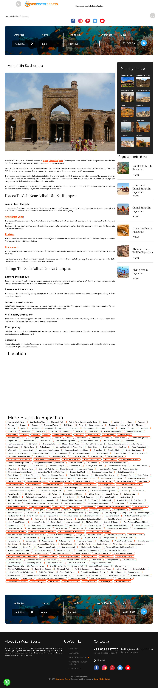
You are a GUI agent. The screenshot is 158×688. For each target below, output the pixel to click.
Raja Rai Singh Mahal (50, 538)
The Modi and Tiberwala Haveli (74, 560)
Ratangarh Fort (89, 556)
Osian (102, 428)
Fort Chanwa (110, 459)
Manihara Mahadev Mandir (99, 566)
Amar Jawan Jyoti (139, 447)
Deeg (69, 438)
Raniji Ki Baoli (13, 475)
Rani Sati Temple (14, 560)
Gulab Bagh (119, 503)
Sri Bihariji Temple (14, 563)
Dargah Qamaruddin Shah (101, 563)
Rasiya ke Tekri (91, 538)
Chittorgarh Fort (63, 569)
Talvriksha (39, 519)
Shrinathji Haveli (14, 497)
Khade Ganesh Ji (66, 469)
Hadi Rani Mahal (122, 582)
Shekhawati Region (51, 425)
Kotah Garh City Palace (108, 469)
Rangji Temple (13, 494)
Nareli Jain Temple (70, 488)
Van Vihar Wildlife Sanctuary (18, 553)
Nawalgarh (40, 431)
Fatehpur (66, 431)
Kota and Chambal (96, 425)
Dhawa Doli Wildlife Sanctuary (114, 463)
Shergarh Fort (120, 566)
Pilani (46, 434)
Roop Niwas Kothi (33, 525)
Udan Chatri (72, 506)
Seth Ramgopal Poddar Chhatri (135, 522)
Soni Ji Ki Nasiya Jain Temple (19, 488)
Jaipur (105, 422)
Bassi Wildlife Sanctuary (62, 575)
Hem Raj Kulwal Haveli (76, 563)
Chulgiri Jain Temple (41, 453)
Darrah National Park (134, 431)
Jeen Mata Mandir (73, 522)
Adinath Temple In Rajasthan (118, 525)
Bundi (81, 425)
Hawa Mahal (120, 438)
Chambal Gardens (140, 466)
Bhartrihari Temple (71, 516)
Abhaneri (11, 428)
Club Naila (122, 447)
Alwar (23, 428)
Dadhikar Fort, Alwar (37, 422)
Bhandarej (12, 434)
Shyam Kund (55, 522)
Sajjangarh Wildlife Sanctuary (71, 500)
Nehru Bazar (45, 447)
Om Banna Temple (78, 456)
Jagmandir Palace (86, 469)
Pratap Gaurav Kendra (16, 506)
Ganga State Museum (125, 481)
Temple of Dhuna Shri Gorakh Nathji (119, 547)
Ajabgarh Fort (53, 516)
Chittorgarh (74, 428)
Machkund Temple (64, 550)
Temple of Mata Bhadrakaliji (18, 550)
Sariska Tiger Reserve (99, 510)
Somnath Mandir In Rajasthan (71, 531)
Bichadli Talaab (66, 544)
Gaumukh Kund (134, 572)
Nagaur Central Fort (77, 578)
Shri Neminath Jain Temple (98, 531)
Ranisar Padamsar (71, 459)
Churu (122, 428)
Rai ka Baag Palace (91, 459)
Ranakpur (79, 431)
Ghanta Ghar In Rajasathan (18, 463)
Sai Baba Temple (127, 488)
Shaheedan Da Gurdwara (90, 547)
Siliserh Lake (136, 510)
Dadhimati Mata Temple (17, 582)
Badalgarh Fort (112, 560)
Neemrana (35, 428)
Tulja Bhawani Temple (116, 575)
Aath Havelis (51, 560)
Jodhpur (129, 422)
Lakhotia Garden (94, 535)
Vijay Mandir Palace (75, 513)
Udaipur (117, 422)
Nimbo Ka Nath (95, 528)
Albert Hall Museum (111, 441)
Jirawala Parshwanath (112, 431)
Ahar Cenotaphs (14, 503)
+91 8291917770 (106, 649)
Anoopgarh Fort (133, 519)
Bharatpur (140, 425)
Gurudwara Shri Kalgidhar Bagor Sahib (114, 506)
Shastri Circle (38, 466)
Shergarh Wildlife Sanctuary (18, 569)
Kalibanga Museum (135, 544)
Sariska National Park (16, 438)
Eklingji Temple (94, 494)
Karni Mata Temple (107, 497)
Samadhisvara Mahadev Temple (93, 572)
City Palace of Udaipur (33, 494)
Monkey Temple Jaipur (70, 444)
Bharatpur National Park (39, 438)
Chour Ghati (28, 450)
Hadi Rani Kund (30, 538)
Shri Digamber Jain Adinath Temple (51, 578)
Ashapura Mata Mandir (46, 544)
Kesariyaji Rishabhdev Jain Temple (130, 500)
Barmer (79, 434)
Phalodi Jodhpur (76, 463)
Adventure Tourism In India (78, 663)
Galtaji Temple (93, 434)
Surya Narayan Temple (92, 525)
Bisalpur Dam (13, 538)
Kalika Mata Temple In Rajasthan (20, 572)
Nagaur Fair (92, 463)
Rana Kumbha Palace (102, 569)
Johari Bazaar (136, 444)
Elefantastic (129, 441)
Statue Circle (92, 447)
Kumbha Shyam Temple (140, 575)
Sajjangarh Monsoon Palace (36, 497)
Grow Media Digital (102, 679)
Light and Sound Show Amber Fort (69, 447)
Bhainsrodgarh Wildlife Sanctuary (89, 575)
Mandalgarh (53, 510)
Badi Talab (92, 500)
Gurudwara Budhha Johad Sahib (90, 519)
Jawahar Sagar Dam (130, 469)
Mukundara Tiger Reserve (105, 475)
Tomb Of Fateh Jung (34, 516)
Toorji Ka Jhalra (102, 453)
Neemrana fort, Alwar (16, 422)
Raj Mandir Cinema (15, 444)
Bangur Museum (140, 528)
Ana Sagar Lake (106, 485)
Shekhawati (93, 431)
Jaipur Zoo (98, 450)
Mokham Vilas (103, 541)
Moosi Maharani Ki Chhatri (52, 513)
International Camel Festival (111, 478)
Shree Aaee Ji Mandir (16, 531)
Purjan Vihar (127, 513)
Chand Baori (109, 434)
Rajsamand (26, 431)
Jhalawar (57, 438)
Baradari (124, 491)
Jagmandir (57, 497)
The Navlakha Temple (115, 535)
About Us (73, 648)
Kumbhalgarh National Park (98, 503)
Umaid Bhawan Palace (81, 453)
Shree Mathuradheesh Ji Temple (20, 472)
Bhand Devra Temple (58, 566)
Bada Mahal (106, 500)
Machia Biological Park (129, 459)
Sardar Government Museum (47, 459)
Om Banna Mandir (15, 528)
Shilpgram (71, 497)
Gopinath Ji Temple (111, 522)
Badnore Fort (88, 506)
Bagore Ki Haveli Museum (73, 494)
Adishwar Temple (135, 535)
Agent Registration (78, 657)
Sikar (133, 428)
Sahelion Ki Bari (130, 494)
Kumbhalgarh (89, 428)
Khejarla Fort (41, 456)
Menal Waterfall (140, 506)
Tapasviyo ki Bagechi (43, 569)
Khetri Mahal (96, 560)
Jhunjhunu (12, 431)
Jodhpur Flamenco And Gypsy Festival (49, 463)
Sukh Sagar (12, 544)
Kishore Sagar (27, 469)
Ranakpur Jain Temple (54, 525)
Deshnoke (143, 481)
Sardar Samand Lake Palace (19, 459)
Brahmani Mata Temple (47, 547)
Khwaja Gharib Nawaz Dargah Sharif (80, 485)
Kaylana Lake (75, 466)
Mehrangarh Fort (61, 453)
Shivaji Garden (108, 538)
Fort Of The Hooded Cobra (101, 578)
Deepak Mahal (89, 582)
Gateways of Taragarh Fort (51, 491)
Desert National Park (62, 434)
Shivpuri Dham (30, 475)
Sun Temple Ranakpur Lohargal (42, 531)
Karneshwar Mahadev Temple (53, 475)
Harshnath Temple (38, 522)
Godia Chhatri (106, 556)
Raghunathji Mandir (124, 556)
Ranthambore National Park (119, 425)
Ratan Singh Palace (67, 572)
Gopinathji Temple (34, 563)
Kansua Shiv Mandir (78, 472)
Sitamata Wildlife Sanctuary (36, 575)
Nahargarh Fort (57, 422)
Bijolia (66, 510)
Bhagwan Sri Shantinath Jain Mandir (21, 556)
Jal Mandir (54, 582)
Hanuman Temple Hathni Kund (76, 450)
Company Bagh (111, 513)
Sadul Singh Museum (84, 481)
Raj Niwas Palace (101, 553)
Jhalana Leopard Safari (89, 441)
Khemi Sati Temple (34, 560)
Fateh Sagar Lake (87, 497)
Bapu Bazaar (13, 447)
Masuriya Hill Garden (94, 466)
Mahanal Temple (14, 575)
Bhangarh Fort (119, 510)
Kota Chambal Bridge (126, 472)
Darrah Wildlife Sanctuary (79, 475)
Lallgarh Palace (14, 478)
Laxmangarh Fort (14, 525)
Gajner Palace (143, 475)
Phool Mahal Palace (84, 541)
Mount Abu (49, 428)
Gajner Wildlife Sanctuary (36, 481)
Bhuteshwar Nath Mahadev (49, 450)
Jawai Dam (73, 525)
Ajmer (61, 428)
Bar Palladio (107, 447)
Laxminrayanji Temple (69, 556)
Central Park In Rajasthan (17, 453)
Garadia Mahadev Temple (117, 466)
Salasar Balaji (125, 434)
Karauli (24, 434)
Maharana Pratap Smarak (76, 491)
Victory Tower (122, 569)
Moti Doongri (94, 513)
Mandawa (144, 428)
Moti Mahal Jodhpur (56, 466)
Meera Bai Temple (124, 578)
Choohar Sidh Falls (91, 516)
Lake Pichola (52, 494)
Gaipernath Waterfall (46, 469)
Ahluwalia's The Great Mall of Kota (51, 472)
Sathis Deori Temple (46, 572)
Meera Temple (116, 572)
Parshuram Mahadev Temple (39, 528)
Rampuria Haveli (32, 478)
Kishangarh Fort (65, 541)
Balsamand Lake (58, 456)
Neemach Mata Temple (40, 506)
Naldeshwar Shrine (15, 513)
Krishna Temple (144, 513)
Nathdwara (81, 438)
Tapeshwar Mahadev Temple (117, 528)
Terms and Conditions (79, 676)
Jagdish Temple (112, 494)
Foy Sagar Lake (109, 488)
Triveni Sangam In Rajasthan (19, 510)
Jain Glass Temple (71, 582)
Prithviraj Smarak (90, 488)
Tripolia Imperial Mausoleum (18, 519)
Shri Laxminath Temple (86, 478)
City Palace (33, 444)
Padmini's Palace (139, 569)
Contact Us (74, 653)
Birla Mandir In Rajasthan (65, 441)
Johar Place (12, 578)
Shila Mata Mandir (68, 547)
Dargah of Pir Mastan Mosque (61, 535)
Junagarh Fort (126, 475)
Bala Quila (32, 513)
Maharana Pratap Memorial (43, 500)
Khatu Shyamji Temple (16, 522)
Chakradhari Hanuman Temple (60, 519)
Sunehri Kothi (31, 541)
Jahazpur (39, 510)
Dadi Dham (27, 544)
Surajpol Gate (102, 544)
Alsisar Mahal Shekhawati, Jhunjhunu (83, 422)
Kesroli (35, 434)
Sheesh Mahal (96, 456)
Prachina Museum (15, 485)
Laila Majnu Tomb (115, 519)
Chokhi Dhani (45, 441)
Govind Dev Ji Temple (93, 444)
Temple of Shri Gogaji (43, 550)
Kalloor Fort (27, 547)
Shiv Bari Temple (104, 481)
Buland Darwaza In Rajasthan (103, 491)
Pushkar (11, 425)
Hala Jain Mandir (84, 544)
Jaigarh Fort (12, 441)
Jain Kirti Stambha (81, 569)
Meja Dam (58, 506)
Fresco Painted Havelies (123, 553)
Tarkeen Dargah (38, 582)
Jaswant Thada (120, 453)
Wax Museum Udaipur (73, 503)
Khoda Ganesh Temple (123, 541)
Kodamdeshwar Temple (61, 481)
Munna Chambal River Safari (115, 550)
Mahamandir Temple (115, 456)
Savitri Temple (138, 491)
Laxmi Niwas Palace (52, 485)
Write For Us (75, 668)
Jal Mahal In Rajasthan (139, 438)
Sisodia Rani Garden (133, 450)
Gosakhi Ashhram (82, 553)
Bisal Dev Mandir (126, 538)
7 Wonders (12, 469)
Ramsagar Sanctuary (61, 553)
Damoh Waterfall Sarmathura (88, 550)
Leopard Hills (78, 528)
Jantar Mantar (28, 441)
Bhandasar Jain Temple (136, 478)
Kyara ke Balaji (79, 510)
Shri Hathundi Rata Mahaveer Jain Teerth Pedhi (26, 535)
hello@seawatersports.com (137, 649)
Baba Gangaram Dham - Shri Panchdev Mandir (26, 566)
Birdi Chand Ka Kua (54, 563)
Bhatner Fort (12, 547)
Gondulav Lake (144, 541)
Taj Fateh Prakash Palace (17, 500)
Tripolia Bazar (29, 447)
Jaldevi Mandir (47, 541)
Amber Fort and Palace (100, 438)
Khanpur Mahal (41, 553)
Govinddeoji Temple (71, 538)
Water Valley (12, 450)
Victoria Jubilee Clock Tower (47, 488)
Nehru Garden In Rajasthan (135, 516)
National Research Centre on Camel (57, 478)
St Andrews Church (111, 516)
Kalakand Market (14, 516)
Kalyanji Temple (14, 541)
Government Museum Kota (102, 472)
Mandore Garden (138, 453)
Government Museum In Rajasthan (21, 491)
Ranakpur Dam (61, 528)
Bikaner (23, 425)
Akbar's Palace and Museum (129, 485)
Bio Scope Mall (92, 522)
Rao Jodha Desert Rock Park (19, 456)
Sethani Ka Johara (48, 556)
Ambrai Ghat (125, 497)
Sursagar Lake (33, 485)
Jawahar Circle (113, 450)
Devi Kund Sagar (14, 481)
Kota (112, 428)
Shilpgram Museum (137, 503)
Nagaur (35, 425)
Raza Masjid (105, 582)
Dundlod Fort (129, 560)
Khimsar (54, 431)
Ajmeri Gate (117, 544)
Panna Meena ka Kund (116, 444)
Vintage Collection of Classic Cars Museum (42, 503)
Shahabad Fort (77, 566)
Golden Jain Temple (142, 525)
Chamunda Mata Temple (17, 466)
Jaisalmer (141, 422)
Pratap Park (27, 578)
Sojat (80, 535)
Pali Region (68, 425)
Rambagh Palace (49, 444)
